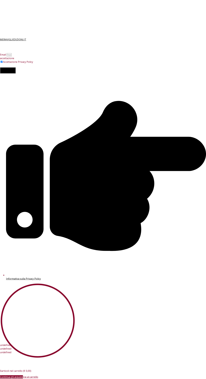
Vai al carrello (30, 377)
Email (3, 54)
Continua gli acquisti (11, 377)
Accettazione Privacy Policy (18, 62)
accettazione (7, 58)
